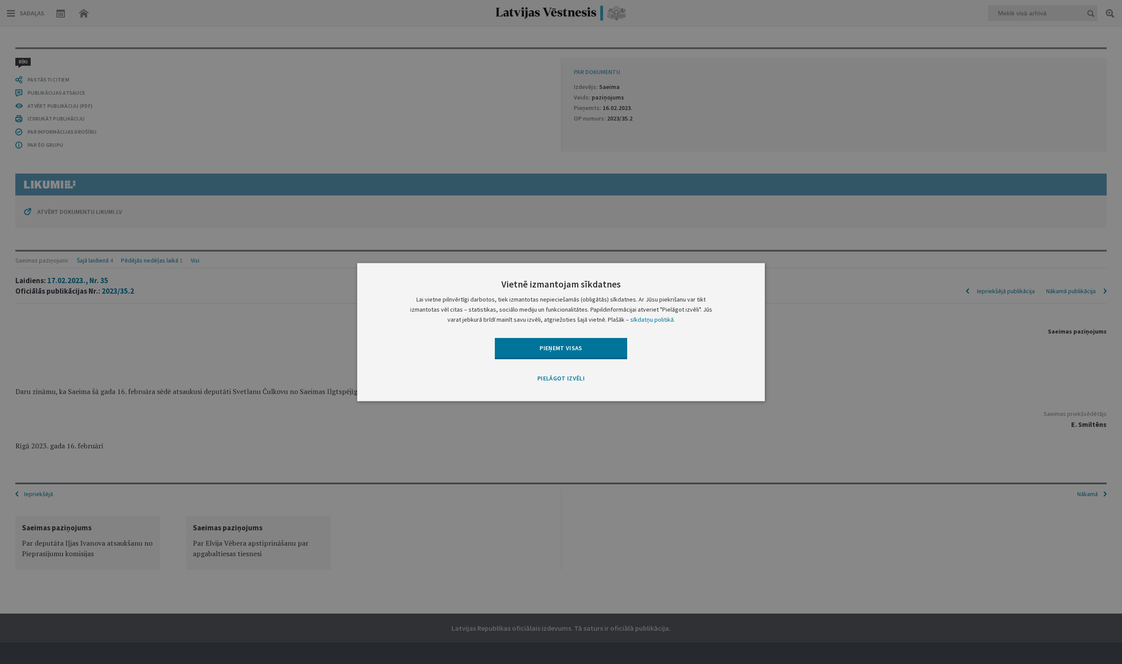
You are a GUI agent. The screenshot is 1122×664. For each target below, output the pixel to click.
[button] (561, 379)
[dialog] (561, 332)
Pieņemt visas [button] (561, 348)
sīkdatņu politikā (652, 319)
